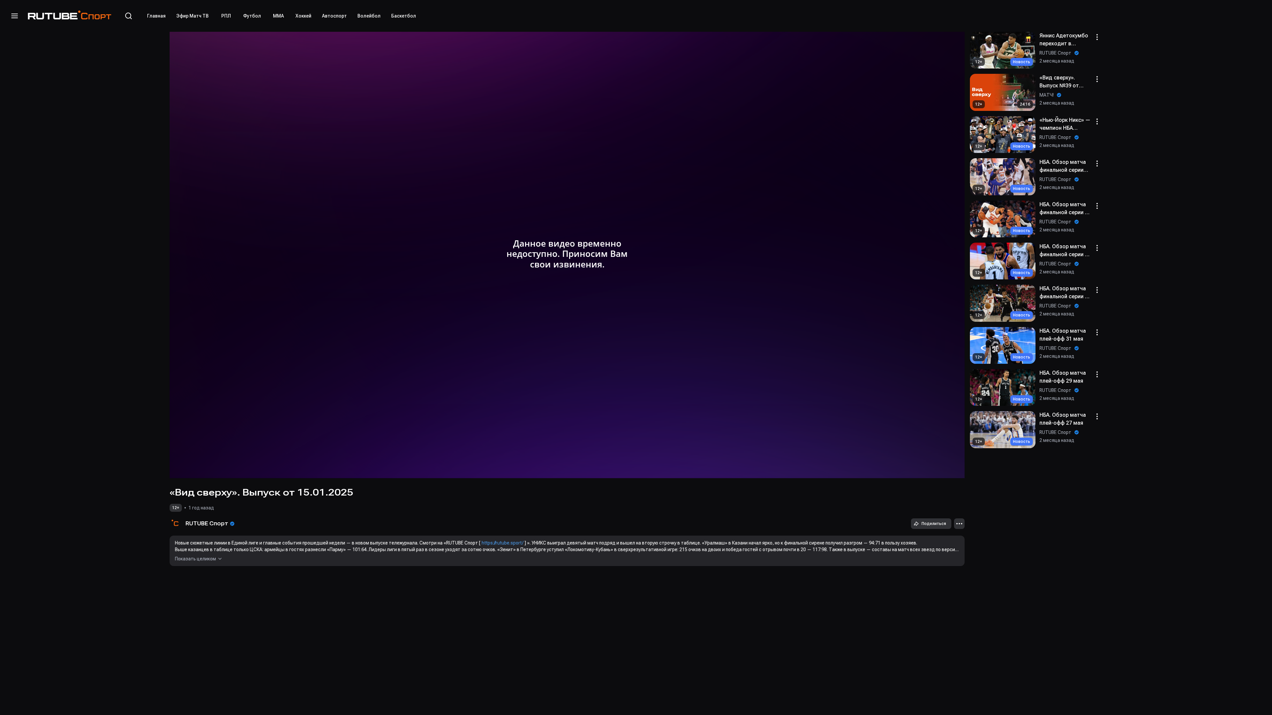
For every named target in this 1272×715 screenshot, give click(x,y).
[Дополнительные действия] (959, 523)
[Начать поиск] (128, 16)
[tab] (156, 16)
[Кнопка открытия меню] (14, 16)
